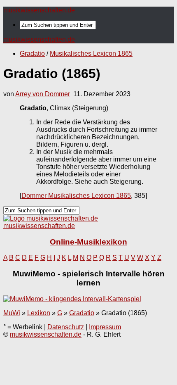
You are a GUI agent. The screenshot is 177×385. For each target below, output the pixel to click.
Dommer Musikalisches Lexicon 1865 (76, 195)
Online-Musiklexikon (88, 242)
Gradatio (32, 53)
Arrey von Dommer (42, 93)
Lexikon (38, 312)
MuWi (11, 312)
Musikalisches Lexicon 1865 (91, 53)
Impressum (105, 326)
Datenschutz (65, 326)
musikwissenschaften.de (39, 10)
